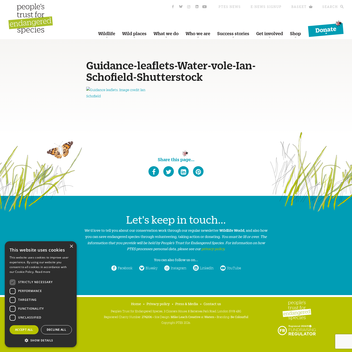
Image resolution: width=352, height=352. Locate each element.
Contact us (212, 303)
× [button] (71, 246)
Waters (209, 317)
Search (330, 7)
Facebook (125, 268)
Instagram (178, 268)
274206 (147, 317)
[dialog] (41, 294)
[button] (41, 339)
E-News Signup (266, 7)
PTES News (230, 7)
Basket (299, 7)
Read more (43, 272)
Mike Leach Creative (185, 317)
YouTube (234, 268)
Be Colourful (239, 317)
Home (136, 303)
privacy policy (212, 248)
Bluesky (152, 268)
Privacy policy (158, 303)
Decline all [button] (56, 330)
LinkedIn (207, 268)
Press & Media (186, 303)
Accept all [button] (24, 330)
